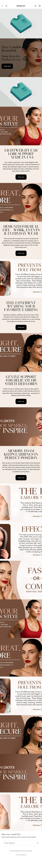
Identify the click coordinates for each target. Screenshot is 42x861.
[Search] (6, 6)
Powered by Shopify (26, 851)
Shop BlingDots (6, 126)
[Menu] (2, 6)
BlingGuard (17, 851)
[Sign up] (37, 843)
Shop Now (7, 66)
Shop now (21, 177)
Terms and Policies (21, 854)
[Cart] (40, 6)
